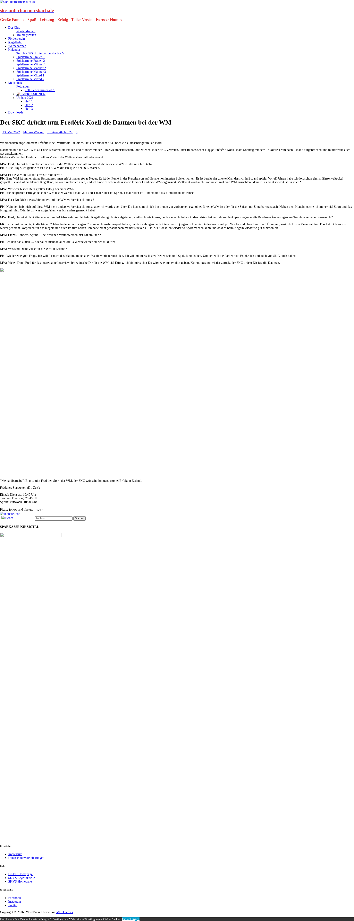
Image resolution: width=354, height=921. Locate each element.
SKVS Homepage (20, 881)
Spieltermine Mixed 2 (30, 79)
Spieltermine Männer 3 (31, 71)
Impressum (15, 854)
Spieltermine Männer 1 (31, 64)
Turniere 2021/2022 (60, 132)
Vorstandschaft (25, 31)
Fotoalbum (23, 86)
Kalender (14, 49)
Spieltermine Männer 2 (31, 68)
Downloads (15, 112)
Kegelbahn (15, 42)
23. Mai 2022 (11, 132)
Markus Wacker (33, 132)
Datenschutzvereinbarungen (26, 857)
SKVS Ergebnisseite (21, 877)
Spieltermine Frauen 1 (30, 57)
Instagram (14, 901)
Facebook (14, 898)
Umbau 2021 (24, 97)
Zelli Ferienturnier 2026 (40, 90)
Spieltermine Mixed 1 (30, 75)
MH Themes (64, 912)
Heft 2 (29, 105)
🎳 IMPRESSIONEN (30, 94)
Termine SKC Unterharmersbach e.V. (40, 53)
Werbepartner (17, 46)
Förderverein (16, 38)
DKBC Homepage (20, 874)
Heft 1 (29, 101)
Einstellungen (131, 919)
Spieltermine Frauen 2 (30, 60)
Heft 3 (29, 108)
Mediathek (15, 82)
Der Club (14, 27)
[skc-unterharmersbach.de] (17, 1)
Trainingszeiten (26, 35)
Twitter (12, 905)
